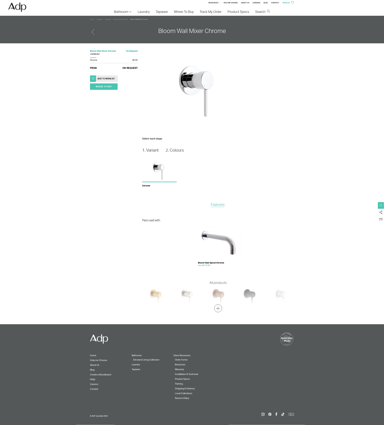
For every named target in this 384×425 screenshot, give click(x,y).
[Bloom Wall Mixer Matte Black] (93, 31)
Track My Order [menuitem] (211, 12)
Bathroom (137, 355)
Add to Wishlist (106, 78)
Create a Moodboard (100, 374)
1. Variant (150, 150)
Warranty (179, 369)
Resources (213, 3)
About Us (245, 3)
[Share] (381, 212)
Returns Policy (182, 398)
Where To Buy (104, 86)
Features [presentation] (218, 204)
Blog (266, 3)
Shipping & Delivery (185, 388)
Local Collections (183, 393)
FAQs (92, 379)
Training (179, 383)
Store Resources (181, 355)
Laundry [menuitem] (144, 12)
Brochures (180, 364)
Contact (275, 3)
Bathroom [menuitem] (121, 12)
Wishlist (286, 3)
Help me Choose (231, 3)
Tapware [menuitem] (162, 12)
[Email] (381, 219)
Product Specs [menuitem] (238, 12)
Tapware (99, 19)
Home (92, 19)
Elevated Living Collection (146, 359)
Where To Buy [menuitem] (184, 12)
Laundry (136, 364)
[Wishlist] (381, 205)
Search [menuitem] (260, 12)
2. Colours (175, 150)
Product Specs (182, 378)
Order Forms (181, 359)
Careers (256, 3)
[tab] (218, 204)
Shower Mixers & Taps (120, 19)
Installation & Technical (186, 374)
